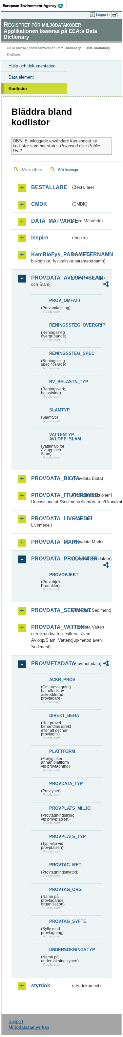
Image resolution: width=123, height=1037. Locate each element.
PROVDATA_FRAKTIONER (51, 495)
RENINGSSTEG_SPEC (60, 353)
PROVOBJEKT (60, 574)
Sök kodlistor (31, 170)
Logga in (103, 14)
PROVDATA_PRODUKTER (51, 558)
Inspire (39, 237)
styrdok (40, 985)
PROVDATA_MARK (51, 542)
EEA (35, 5)
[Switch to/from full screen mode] (116, 15)
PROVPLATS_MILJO (60, 808)
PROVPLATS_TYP (60, 836)
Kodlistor (18, 88)
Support (16, 1021)
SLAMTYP (59, 409)
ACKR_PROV (60, 679)
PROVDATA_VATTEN (51, 627)
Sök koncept (68, 170)
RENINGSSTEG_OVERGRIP (60, 325)
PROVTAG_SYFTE (60, 921)
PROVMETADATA (51, 663)
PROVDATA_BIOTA (51, 478)
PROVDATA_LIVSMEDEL (51, 518)
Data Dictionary (98, 48)
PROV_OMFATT (60, 300)
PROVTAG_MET (60, 864)
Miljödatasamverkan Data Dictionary (52, 48)
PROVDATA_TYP (60, 783)
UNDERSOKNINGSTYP (60, 949)
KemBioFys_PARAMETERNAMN (51, 254)
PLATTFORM (60, 751)
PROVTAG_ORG (60, 889)
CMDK (39, 204)
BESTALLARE (49, 187)
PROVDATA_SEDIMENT (51, 610)
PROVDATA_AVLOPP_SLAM (51, 278)
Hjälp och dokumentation (32, 65)
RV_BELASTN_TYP (60, 381)
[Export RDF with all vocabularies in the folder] (106, 285)
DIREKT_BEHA (60, 715)
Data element (21, 77)
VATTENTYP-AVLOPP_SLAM (60, 436)
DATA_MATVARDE (51, 221)
